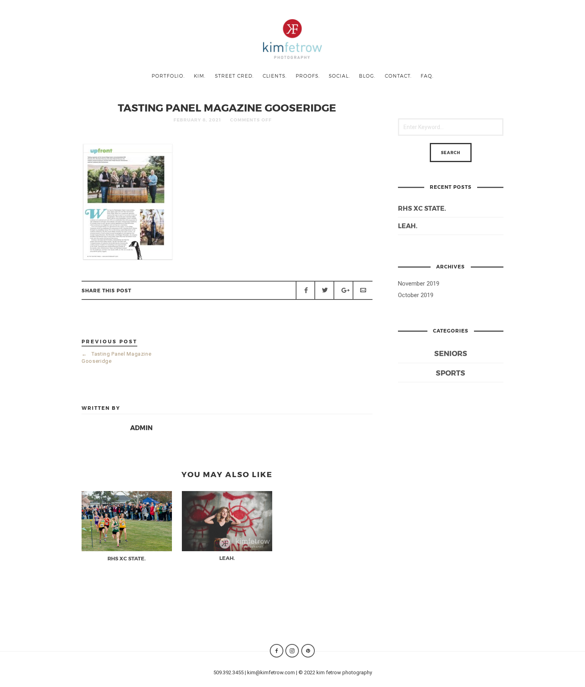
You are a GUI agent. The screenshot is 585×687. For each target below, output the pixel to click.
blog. (367, 75)
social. (339, 75)
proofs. (308, 75)
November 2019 (418, 283)
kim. (199, 75)
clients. (275, 75)
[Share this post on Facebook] (306, 290)
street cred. (234, 75)
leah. (407, 225)
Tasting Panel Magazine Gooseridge (116, 357)
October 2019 (415, 295)
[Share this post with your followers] (324, 290)
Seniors (450, 353)
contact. (398, 75)
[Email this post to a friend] (362, 290)
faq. (427, 75)
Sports (450, 372)
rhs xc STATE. (422, 208)
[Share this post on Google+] (343, 290)
